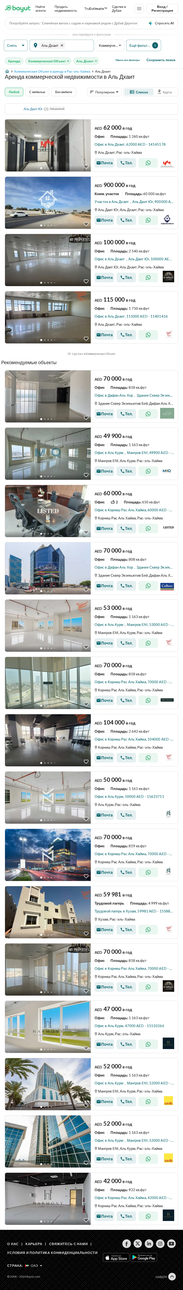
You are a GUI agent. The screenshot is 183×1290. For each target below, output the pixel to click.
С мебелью (37, 92)
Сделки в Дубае (119, 8)
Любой (14, 92)
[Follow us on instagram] (160, 1243)
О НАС (13, 1244)
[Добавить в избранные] (86, 167)
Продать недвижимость (66, 8)
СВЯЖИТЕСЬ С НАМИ (68, 1244)
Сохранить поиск (161, 60)
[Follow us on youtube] (171, 1243)
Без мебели (63, 92)
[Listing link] (91, 145)
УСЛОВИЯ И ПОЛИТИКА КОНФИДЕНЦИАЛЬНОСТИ (52, 1253)
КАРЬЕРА (33, 1244)
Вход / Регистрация (162, 8)
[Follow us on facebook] (126, 1243)
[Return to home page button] (18, 8)
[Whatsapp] (148, 163)
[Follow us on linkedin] (149, 1243)
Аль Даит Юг (33, 109)
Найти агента (41, 8)
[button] (16, 45)
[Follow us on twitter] (137, 1243)
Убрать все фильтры (127, 60)
